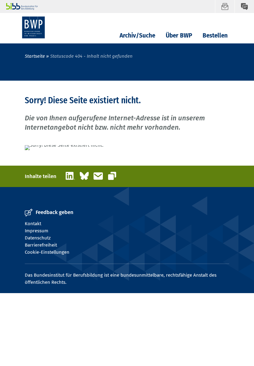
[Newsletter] (224, 6)
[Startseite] (33, 27)
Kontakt (33, 223)
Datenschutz (38, 238)
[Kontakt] (244, 6)
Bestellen (215, 35)
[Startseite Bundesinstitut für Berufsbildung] (110, 6)
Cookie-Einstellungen (47, 252)
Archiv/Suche (137, 35)
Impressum (36, 231)
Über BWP (179, 35)
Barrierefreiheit (41, 245)
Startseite (35, 56)
